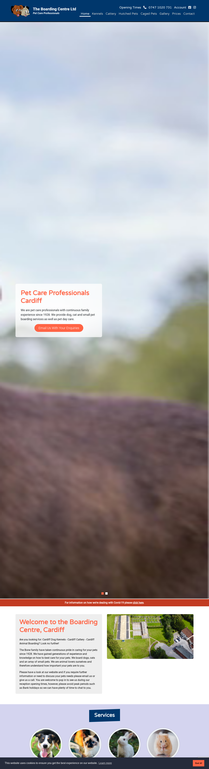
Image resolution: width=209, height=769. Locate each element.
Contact (189, 14)
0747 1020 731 (160, 7)
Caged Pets (149, 14)
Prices (176, 14)
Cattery (111, 14)
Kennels (97, 14)
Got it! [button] (198, 763)
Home (85, 14)
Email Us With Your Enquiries (59, 328)
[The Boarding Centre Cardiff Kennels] (43, 11)
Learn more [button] (105, 763)
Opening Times (130, 7)
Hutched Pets (128, 14)
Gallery (164, 14)
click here (138, 602)
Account (180, 7)
